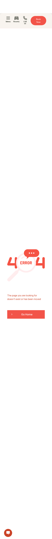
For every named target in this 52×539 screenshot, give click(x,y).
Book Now (38, 20)
